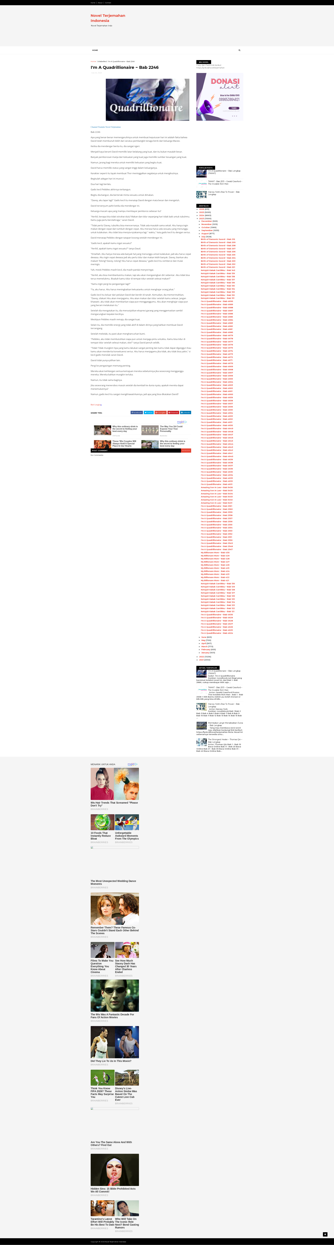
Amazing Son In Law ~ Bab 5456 (217, 487)
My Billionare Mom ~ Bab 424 (215, 571)
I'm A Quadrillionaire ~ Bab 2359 (216, 512)
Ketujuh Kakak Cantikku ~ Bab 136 (218, 283)
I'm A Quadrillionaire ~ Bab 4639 (217, 459)
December (207, 221)
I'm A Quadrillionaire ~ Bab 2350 (216, 540)
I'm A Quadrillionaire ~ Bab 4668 (217, 369)
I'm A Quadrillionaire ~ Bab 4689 (217, 304)
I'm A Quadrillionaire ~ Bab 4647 (217, 434)
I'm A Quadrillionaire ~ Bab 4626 (217, 627)
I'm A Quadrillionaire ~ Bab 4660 (217, 394)
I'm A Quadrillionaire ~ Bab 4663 (217, 385)
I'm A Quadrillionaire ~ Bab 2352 (216, 534)
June (204, 637)
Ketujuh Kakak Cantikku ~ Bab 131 (217, 298)
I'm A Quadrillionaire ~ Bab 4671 (216, 360)
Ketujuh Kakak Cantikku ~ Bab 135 (218, 286)
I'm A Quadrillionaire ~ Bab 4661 (216, 391)
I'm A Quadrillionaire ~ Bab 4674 (217, 351)
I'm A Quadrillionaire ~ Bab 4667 (217, 373)
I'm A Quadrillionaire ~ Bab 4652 (217, 419)
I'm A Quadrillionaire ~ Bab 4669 (217, 366)
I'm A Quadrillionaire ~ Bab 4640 (217, 456)
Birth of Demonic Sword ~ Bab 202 (218, 264)
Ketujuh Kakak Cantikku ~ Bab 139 (218, 273)
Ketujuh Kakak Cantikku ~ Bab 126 (218, 596)
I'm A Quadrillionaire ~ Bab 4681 (216, 329)
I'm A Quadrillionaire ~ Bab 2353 (216, 531)
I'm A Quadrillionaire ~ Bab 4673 (217, 354)
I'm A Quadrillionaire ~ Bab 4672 (217, 357)
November (206, 224)
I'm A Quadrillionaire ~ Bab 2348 (217, 546)
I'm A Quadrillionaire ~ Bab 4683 (217, 323)
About (100, 3)
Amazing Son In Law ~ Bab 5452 (217, 500)
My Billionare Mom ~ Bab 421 (215, 580)
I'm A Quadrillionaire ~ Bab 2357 (216, 518)
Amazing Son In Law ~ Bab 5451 (216, 503)
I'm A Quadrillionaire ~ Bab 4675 (217, 348)
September (207, 230)
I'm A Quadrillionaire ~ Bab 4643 (217, 447)
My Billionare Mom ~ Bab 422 (215, 577)
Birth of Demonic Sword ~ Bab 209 (218, 242)
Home (93, 3)
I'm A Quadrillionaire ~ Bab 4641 (217, 453)
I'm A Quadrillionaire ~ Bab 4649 (217, 428)
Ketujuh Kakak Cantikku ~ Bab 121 (217, 611)
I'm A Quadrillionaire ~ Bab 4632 (217, 481)
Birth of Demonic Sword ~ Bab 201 (218, 267)
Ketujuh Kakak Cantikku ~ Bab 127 (218, 593)
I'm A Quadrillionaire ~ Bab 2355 (216, 525)
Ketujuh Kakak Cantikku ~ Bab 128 (218, 590)
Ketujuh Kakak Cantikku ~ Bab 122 (218, 608)
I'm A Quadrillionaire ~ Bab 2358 (216, 515)
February (206, 649)
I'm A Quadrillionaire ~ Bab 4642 (217, 450)
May (203, 640)
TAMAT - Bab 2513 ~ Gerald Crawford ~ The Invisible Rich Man (225, 182)
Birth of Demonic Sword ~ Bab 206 (218, 251)
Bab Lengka (96, 405)
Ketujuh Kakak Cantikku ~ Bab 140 (218, 270)
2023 (202, 218)
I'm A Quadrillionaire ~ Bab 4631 (216, 484)
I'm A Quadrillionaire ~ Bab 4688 (217, 307)
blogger (186, 450)
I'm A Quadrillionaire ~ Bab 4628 (217, 621)
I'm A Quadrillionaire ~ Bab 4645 (217, 441)
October (205, 227)
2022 (202, 657)
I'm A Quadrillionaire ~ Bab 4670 (217, 363)
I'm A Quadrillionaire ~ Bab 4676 (217, 345)
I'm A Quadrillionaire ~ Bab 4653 (217, 416)
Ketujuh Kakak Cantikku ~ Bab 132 (218, 295)
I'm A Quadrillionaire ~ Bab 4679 (217, 335)
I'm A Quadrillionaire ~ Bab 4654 (217, 413)
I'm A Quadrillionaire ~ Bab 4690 (217, 301)
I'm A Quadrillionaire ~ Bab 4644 (217, 444)
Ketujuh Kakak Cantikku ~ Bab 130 (218, 583)
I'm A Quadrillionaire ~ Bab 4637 (217, 465)
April (204, 643)
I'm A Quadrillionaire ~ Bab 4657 (217, 403)
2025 (202, 212)
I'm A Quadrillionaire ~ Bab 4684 (217, 320)
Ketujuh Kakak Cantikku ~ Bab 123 (218, 605)
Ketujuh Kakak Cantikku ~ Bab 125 (218, 599)
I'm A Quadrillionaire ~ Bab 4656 (217, 407)
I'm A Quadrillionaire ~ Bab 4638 (217, 462)
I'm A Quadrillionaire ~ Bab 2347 (217, 549)
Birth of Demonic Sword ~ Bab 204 (218, 258)
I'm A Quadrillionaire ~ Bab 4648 (217, 431)
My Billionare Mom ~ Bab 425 (215, 568)
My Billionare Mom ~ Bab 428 (215, 559)
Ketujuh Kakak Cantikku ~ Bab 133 (218, 292)
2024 (202, 215)
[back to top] (325, 1234)
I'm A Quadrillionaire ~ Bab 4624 (217, 633)
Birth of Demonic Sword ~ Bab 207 (218, 248)
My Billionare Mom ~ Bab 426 (215, 565)
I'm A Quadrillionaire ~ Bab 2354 (217, 528)
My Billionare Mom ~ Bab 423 (215, 574)
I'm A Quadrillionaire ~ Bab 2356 (216, 521)
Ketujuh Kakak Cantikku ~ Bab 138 (218, 276)
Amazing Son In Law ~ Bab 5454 (217, 494)
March (204, 646)
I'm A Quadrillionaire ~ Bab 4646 (217, 438)
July (203, 236)
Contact (108, 3)
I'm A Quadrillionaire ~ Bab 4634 (217, 475)
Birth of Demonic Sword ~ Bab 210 (218, 239)
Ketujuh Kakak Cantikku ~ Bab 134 (218, 289)
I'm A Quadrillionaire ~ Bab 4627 (217, 624)
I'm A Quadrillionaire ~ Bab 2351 (216, 537)
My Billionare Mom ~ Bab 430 (215, 552)
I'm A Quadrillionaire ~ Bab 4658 (217, 400)
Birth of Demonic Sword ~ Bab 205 (218, 255)
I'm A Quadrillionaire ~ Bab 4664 (217, 382)
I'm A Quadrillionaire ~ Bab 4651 (216, 422)
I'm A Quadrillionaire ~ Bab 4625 (217, 630)
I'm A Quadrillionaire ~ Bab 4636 (217, 469)
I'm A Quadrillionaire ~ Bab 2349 (217, 543)
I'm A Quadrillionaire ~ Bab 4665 (217, 379)
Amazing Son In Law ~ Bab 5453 (217, 496)
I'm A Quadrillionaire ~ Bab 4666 (217, 376)
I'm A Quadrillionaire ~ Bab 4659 (217, 397)
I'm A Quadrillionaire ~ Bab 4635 (217, 472)
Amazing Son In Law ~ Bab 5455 (217, 490)
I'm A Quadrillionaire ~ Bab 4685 (217, 317)
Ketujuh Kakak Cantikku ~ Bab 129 (218, 587)
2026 (202, 209)
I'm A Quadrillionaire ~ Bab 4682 (217, 326)
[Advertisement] (195, 28)
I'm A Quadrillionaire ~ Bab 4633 (217, 478)
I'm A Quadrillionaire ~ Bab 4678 (217, 338)
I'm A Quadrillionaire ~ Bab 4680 (217, 332)
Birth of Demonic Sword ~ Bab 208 (218, 245)
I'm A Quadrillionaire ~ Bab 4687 (217, 311)
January (205, 652)
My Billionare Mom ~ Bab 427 (215, 562)
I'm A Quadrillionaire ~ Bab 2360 (217, 509)
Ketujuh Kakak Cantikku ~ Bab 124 (218, 602)
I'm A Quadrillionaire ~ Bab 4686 (217, 314)
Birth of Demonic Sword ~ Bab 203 (218, 261)
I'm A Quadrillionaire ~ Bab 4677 (217, 342)
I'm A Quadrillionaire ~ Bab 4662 (217, 388)
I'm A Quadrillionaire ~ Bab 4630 (217, 614)
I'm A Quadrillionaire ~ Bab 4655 (217, 410)
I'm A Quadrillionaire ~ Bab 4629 (217, 617)
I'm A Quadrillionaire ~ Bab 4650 (217, 425)
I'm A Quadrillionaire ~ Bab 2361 (216, 506)
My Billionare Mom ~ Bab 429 (215, 556)
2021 (201, 660)
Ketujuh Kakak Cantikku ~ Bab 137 (218, 280)
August (205, 233)
